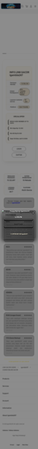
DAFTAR (18, 224)
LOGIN (18, 217)
